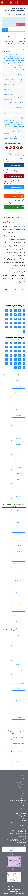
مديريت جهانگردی (18, 551)
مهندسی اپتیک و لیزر (18, 473)
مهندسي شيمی (18, 409)
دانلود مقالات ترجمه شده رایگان (19, 798)
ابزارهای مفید (23, 818)
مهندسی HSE (18, 467)
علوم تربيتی (18, 540)
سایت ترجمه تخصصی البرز (18, 226)
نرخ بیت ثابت (21, 74)
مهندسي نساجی (18, 438)
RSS (23, 811)
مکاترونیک (18, 479)
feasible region (9, 104)
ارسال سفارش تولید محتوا (16, 187)
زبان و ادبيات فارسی (18, 569)
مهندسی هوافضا (18, 462)
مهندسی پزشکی (18, 415)
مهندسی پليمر (18, 427)
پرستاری (18, 694)
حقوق (18, 522)
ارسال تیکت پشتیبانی (15, 848)
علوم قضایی (18, 621)
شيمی (18, 635)
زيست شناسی (18, 641)
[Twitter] (14, 147)
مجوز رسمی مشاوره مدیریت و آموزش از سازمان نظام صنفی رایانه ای (14, 870)
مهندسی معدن (18, 433)
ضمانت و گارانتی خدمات (20, 783)
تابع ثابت (22, 88)
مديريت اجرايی (18, 586)
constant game (9, 94)
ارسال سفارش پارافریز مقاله (16, 196)
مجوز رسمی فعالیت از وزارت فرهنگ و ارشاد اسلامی (14, 855)
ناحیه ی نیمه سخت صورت (18, 137)
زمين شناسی (18, 658)
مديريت (18, 517)
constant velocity (10, 99)
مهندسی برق (18, 386)
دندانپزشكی (18, 723)
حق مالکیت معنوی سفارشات (20, 785)
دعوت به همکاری (22, 788)
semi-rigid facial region (11, 138)
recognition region (10, 114)
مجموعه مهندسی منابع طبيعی (18, 743)
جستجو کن (5, 30)
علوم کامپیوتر (18, 676)
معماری (18, 756)
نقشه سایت (23, 820)
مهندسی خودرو (18, 485)
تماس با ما (23, 778)
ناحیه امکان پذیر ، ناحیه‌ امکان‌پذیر (16, 102)
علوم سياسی (18, 592)
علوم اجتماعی (18, 557)
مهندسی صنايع (18, 404)
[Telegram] (21, 147)
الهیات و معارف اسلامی (18, 615)
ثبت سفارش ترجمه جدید (16, 165)
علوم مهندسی (18, 491)
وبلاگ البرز (24, 780)
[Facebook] (17, 147)
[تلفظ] (14, 21)
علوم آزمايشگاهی (18, 717)
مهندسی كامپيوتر (18, 380)
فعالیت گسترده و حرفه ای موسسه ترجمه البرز (14, 885)
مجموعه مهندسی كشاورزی (18, 737)
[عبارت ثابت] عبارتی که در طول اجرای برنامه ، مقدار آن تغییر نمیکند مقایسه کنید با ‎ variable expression (14, 81)
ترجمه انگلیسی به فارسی (21, 794)
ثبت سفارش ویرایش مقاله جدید (15, 176)
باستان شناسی (18, 603)
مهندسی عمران (18, 392)
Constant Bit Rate (10, 76)
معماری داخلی (18, 761)
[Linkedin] (6, 147)
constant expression (11, 85)
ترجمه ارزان (23, 803)
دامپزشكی (18, 711)
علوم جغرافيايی (18, 580)
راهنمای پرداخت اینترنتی (20, 813)
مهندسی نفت (18, 444)
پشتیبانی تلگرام (15, 851)
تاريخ (18, 598)
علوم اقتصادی (18, 545)
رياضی (18, 653)
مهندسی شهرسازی (18, 456)
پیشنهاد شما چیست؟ (20, 25)
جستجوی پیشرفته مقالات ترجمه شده (18, 800)
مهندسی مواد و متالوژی (18, 421)
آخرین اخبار (23, 809)
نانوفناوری (18, 664)
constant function (10, 89)
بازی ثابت (21, 93)
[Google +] (10, 147)
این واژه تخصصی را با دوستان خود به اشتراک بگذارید (14, 143)
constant (8, 71)
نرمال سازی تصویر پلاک (19, 107)
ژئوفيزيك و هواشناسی (18, 670)
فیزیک (18, 647)
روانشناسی (18, 528)
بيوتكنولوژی (18, 700)
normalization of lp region (12, 109)
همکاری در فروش (22, 816)
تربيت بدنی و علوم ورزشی (18, 534)
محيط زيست (18, 450)
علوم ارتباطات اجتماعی (18, 563)
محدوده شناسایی (20, 112)
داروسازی (18, 706)
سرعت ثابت (21, 97)
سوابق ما (24, 776)
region (7, 134)
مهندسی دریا (18, 496)
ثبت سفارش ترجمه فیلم (17, 207)
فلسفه (18, 574)
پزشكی (18, 688)
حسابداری (18, 511)
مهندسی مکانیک (18, 398)
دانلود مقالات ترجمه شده (20, 796)
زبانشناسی (18, 609)
